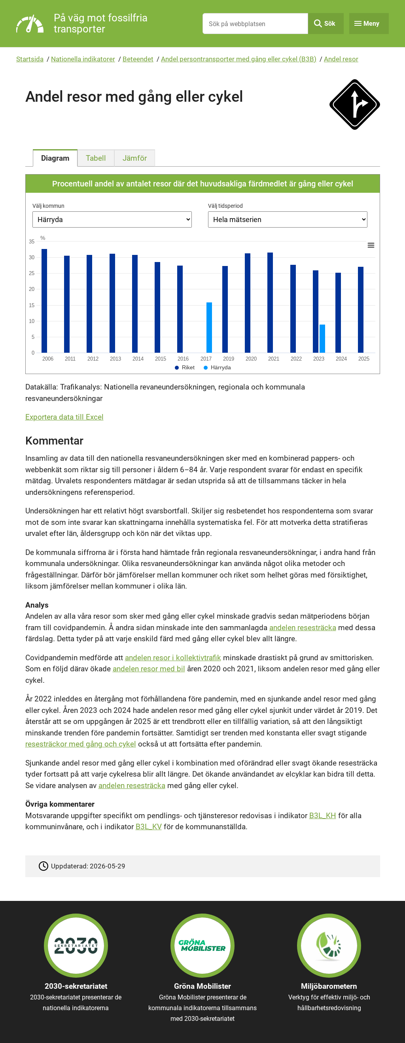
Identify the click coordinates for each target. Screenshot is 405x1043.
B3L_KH (322, 815)
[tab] (55, 158)
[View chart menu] (370, 245)
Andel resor (341, 59)
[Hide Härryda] (217, 367)
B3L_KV (149, 826)
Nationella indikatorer (83, 59)
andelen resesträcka (302, 627)
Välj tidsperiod (225, 206)
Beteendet (138, 59)
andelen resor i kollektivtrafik (173, 657)
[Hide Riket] (185, 367)
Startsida (30, 59)
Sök (329, 23)
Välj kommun (48, 206)
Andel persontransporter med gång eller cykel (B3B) (238, 59)
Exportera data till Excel (64, 417)
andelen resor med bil (149, 668)
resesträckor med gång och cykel (80, 744)
